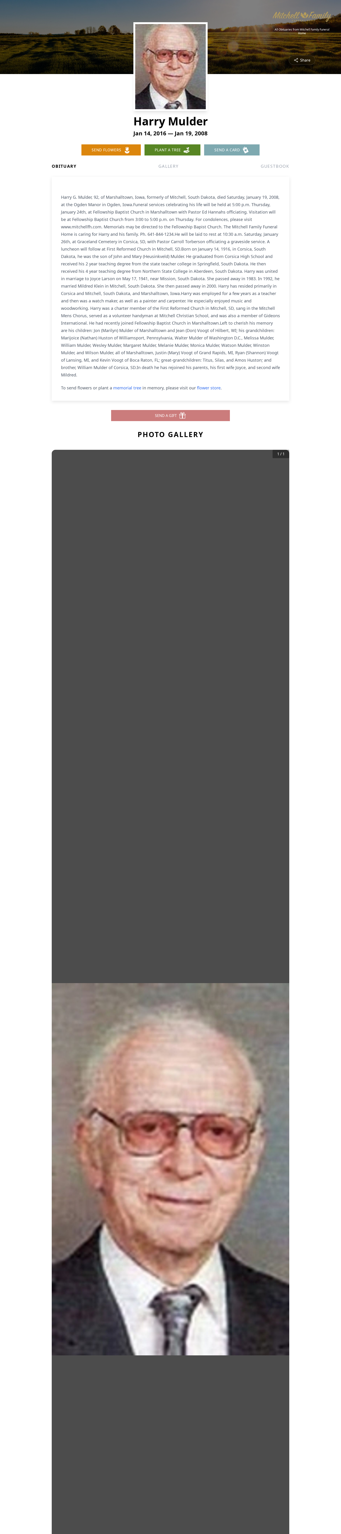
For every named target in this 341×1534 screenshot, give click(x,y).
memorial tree (127, 388)
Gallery (168, 166)
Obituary (64, 166)
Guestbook (275, 166)
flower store (209, 388)
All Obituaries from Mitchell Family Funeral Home (302, 31)
